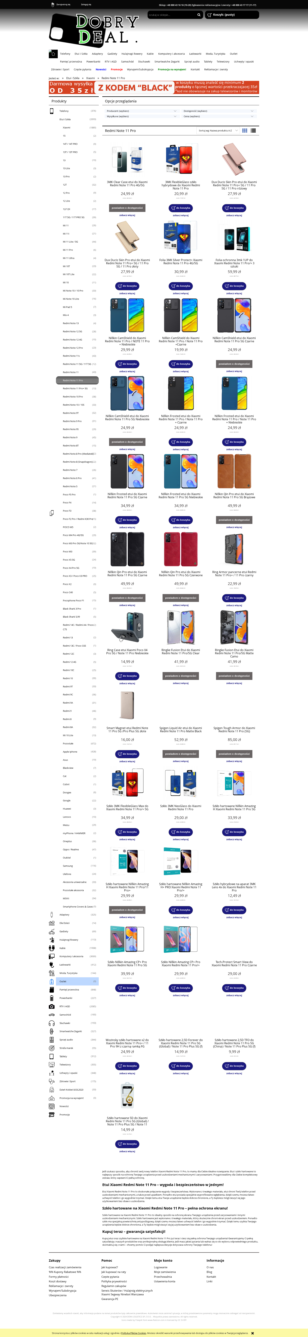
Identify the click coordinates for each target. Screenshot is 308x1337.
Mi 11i (66, 233)
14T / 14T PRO (70, 143)
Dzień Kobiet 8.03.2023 (71, 1089)
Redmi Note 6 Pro (72, 478)
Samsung (68, 865)
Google (66, 800)
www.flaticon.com (156, 1320)
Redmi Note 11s (71, 355)
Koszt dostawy (57, 1281)
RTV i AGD (65, 1006)
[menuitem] (65, 54)
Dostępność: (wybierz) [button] (195, 111)
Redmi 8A (68, 727)
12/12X (66, 209)
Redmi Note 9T (71, 413)
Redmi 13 (68, 637)
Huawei (67, 808)
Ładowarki (65, 964)
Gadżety (64, 931)
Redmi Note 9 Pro (72, 421)
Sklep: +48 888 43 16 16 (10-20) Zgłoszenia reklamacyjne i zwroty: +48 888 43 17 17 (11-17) (207, 5)
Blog (209, 1272)
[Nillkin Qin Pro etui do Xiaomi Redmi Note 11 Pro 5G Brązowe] (234, 472)
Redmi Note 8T (71, 445)
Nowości (64, 1106)
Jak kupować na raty (113, 1272)
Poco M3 (67, 551)
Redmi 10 (68, 678)
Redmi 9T (68, 686)
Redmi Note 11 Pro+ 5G (75, 388)
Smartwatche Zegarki (71, 1031)
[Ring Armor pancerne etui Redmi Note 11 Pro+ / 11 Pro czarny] (234, 550)
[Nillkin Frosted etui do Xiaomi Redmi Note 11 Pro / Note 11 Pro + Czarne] (180, 394)
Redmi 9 (67, 710)
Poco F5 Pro (69, 494)
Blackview (68, 767)
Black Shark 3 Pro (72, 608)
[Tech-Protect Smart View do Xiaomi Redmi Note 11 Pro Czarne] (234, 940)
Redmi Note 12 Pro (73, 347)
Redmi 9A (68, 702)
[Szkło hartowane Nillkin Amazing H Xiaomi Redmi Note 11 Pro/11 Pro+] (127, 862)
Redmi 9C (68, 694)
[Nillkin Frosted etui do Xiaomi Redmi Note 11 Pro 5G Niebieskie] (180, 472)
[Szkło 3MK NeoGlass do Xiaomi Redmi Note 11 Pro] (180, 784)
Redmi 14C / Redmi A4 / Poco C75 (78, 627)
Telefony (64, 111)
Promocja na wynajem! (72, 1098)
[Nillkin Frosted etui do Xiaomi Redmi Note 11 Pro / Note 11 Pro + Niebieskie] (234, 394)
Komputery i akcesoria (71, 956)
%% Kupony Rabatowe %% (65, 1272)
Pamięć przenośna (69, 989)
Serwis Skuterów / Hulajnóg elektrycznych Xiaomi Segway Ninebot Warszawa (127, 1292)
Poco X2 (67, 584)
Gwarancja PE (109, 1299)
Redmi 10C (68, 670)
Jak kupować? (109, 1267)
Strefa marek (66, 1048)
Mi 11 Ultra (68, 258)
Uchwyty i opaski (68, 1073)
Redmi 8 (67, 719)
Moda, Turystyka (68, 973)
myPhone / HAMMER (74, 833)
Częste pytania (110, 1276)
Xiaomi (66, 127)
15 (64, 135)
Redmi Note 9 (70, 437)
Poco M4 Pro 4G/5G (73, 535)
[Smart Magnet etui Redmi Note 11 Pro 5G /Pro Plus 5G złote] (127, 706)
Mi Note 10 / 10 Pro (73, 290)
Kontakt (211, 1276)
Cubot (66, 784)
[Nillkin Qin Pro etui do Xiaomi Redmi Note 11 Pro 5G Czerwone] (180, 550)
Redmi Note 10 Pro (73, 396)
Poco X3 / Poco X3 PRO (75, 576)
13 (64, 160)
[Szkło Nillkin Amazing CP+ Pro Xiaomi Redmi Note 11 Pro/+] (180, 940)
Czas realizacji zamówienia (65, 1267)
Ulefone (67, 874)
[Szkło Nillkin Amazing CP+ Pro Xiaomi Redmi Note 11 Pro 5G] (127, 940)
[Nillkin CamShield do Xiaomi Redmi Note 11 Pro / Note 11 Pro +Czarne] (180, 316)
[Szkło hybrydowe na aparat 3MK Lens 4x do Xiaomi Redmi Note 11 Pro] (234, 862)
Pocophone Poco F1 (73, 600)
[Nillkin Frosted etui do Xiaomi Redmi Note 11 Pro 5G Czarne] (127, 472)
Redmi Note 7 (70, 470)
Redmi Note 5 (70, 486)
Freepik (138, 1320)
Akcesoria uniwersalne (74, 882)
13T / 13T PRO (70, 152)
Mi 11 (66, 225)
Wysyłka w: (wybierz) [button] (118, 116)
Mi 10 (66, 282)
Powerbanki (66, 998)
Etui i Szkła (65, 119)
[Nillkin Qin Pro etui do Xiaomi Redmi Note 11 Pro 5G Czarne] (127, 550)
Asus (65, 759)
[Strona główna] (95, 29)
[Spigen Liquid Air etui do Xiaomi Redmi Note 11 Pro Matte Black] (180, 706)
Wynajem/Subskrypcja (62, 1290)
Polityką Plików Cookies (133, 1333)
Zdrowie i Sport (68, 1081)
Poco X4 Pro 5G (71, 567)
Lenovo (67, 816)
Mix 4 (66, 315)
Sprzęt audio (66, 1039)
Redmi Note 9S (71, 429)
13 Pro (66, 176)
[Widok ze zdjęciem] (244, 130)
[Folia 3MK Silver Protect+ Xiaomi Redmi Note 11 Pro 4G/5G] (180, 238)
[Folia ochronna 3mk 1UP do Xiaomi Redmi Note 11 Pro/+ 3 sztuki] (234, 238)
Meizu (66, 825)
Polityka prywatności (114, 1281)
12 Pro (66, 192)
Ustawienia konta (164, 1281)
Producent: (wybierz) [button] (118, 111)
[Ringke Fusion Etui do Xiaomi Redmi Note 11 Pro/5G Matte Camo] (234, 628)
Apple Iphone (70, 751)
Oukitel (67, 857)
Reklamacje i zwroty (61, 1286)
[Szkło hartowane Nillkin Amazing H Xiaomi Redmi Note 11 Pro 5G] (234, 784)
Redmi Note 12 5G (72, 331)
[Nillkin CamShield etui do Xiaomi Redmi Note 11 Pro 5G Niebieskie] (127, 394)
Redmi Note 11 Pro (73, 380)
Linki (209, 1281)
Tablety (63, 1056)
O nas (210, 1267)
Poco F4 (67, 502)
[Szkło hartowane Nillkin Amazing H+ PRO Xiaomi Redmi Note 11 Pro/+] (180, 862)
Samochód (65, 1014)
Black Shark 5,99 (71, 616)
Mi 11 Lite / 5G (70, 241)
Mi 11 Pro (68, 249)
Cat (64, 776)
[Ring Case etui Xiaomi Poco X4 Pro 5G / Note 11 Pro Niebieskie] (127, 628)
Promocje (65, 1114)
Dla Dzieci (65, 923)
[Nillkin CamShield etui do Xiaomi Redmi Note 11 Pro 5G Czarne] (234, 316)
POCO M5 (68, 527)
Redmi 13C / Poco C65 (74, 645)
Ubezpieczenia (57, 1295)
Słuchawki (65, 1023)
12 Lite (66, 200)
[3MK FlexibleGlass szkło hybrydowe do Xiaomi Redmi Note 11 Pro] (180, 160)
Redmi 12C (68, 653)
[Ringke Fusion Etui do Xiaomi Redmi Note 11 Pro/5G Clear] (180, 628)
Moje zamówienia (165, 1272)
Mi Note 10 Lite (71, 298)
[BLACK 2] (154, 87)
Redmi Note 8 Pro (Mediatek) (78, 453)
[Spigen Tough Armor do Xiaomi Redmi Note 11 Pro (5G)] (234, 706)
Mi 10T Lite (68, 274)
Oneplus (67, 841)
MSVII (66, 898)
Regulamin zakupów (113, 1286)
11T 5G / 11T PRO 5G (73, 217)
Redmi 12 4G (69, 662)
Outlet (63, 981)
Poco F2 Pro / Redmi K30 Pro (78, 519)
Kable (62, 948)
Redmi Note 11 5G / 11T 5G (77, 364)
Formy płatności (59, 1276)
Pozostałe (68, 743)
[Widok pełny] (253, 130)
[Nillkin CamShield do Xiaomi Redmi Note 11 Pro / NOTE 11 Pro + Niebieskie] (127, 316)
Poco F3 (67, 510)
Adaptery (64, 914)
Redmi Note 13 (71, 323)
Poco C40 (68, 592)
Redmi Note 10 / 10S (73, 404)
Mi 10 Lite (68, 735)
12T (65, 184)
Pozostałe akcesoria (73, 890)
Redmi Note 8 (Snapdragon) (77, 461)
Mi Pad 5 (67, 307)
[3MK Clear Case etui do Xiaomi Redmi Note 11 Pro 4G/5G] (127, 160)
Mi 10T (66, 266)
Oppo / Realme (71, 849)
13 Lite (66, 168)
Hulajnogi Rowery (69, 939)
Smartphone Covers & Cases (78, 906)
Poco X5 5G (69, 559)
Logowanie (160, 1267)
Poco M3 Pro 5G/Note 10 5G (78, 543)
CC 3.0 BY (182, 1320)
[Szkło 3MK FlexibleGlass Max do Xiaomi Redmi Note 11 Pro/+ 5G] (127, 784)
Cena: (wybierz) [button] (192, 116)
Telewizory (65, 1064)
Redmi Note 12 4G (72, 339)
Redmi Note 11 (71, 372)
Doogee (67, 792)
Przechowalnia (163, 1276)
